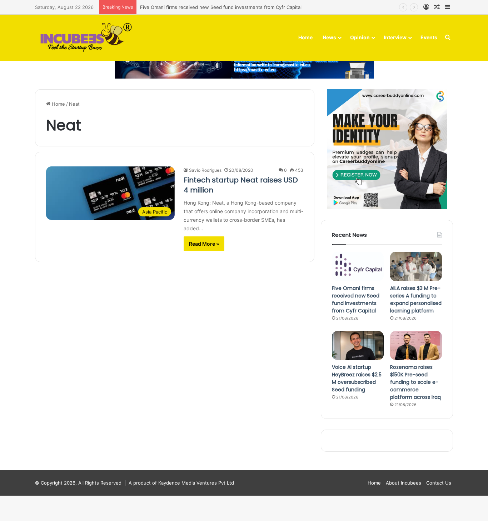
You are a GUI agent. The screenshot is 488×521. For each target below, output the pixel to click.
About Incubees (403, 483)
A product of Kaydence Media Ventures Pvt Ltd (181, 483)
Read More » (204, 244)
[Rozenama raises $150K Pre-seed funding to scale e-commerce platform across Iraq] (416, 345)
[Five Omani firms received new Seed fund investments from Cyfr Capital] (358, 266)
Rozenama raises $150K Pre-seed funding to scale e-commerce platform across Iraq (415, 382)
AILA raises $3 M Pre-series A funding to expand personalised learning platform (416, 299)
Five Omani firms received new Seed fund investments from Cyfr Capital (221, 7)
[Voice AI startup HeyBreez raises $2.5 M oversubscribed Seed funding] (358, 345)
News (329, 37)
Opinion (360, 37)
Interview (395, 37)
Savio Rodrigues (205, 170)
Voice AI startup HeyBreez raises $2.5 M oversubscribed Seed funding (357, 378)
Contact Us (438, 483)
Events (428, 37)
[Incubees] (84, 37)
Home (305, 37)
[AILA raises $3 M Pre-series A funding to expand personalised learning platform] (416, 266)
